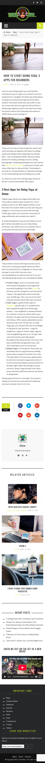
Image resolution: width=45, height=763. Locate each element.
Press (21, 757)
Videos (9, 728)
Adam (26, 85)
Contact (28, 757)
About (14, 757)
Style (8, 714)
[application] (22, 667)
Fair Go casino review (14, 165)
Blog (6, 85)
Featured (16, 510)
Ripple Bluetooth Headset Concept (22, 507)
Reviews (9, 711)
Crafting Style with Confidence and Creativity (24, 619)
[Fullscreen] (40, 677)
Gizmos (24, 510)
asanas (35, 288)
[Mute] (36, 677)
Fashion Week (12, 701)
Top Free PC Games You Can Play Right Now (24, 640)
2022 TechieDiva (20, 759)
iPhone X (22, 546)
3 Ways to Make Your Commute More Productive (22, 590)
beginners (11, 305)
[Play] (5, 677)
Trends (9, 724)
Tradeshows (11, 721)
